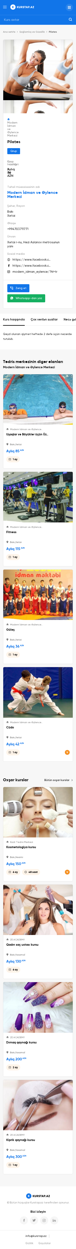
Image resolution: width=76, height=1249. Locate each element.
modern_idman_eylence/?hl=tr (35, 271)
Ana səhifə (9, 32)
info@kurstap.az (36, 1236)
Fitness (11, 532)
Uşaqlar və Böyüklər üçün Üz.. (27, 434)
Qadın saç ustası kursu (22, 944)
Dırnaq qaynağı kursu (21, 1042)
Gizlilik (29, 1243)
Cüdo (10, 727)
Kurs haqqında (14, 319)
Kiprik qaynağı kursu (20, 1140)
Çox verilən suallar (44, 319)
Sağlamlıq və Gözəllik (32, 32)
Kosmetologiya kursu (21, 847)
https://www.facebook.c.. (31, 259)
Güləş (10, 629)
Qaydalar (44, 1243)
